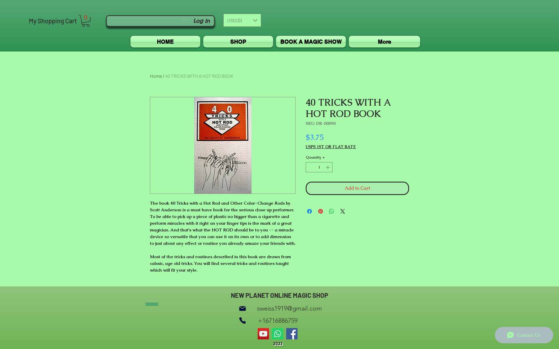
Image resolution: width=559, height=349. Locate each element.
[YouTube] (263, 333)
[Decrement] (310, 167)
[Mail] (242, 308)
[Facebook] (292, 333)
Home (156, 76)
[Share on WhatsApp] (331, 211)
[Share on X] (342, 211)
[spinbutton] (319, 167)
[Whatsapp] (277, 333)
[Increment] (328, 167)
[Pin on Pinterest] (320, 211)
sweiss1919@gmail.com (289, 308)
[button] (86, 21)
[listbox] (242, 20)
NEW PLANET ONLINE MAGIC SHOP (279, 295)
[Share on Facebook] (309, 211)
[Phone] (242, 320)
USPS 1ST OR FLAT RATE (331, 146)
